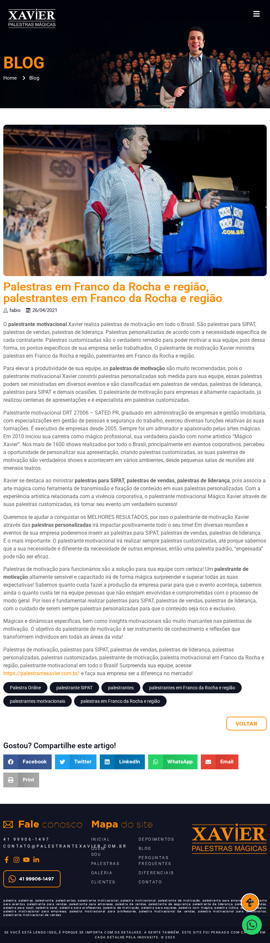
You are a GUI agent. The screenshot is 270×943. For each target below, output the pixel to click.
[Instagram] (16, 859)
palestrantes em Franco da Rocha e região (192, 687)
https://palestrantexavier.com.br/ (41, 673)
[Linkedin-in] (36, 859)
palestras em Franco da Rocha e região (120, 701)
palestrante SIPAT (74, 687)
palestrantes (121, 687)
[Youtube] (26, 859)
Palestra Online (25, 687)
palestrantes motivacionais (37, 701)
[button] (256, 13)
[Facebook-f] (6, 859)
